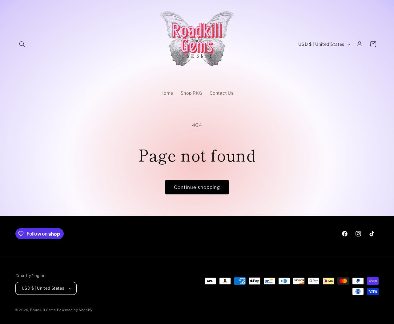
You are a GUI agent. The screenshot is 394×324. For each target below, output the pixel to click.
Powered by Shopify (75, 310)
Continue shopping (197, 187)
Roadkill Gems (43, 310)
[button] (22, 44)
